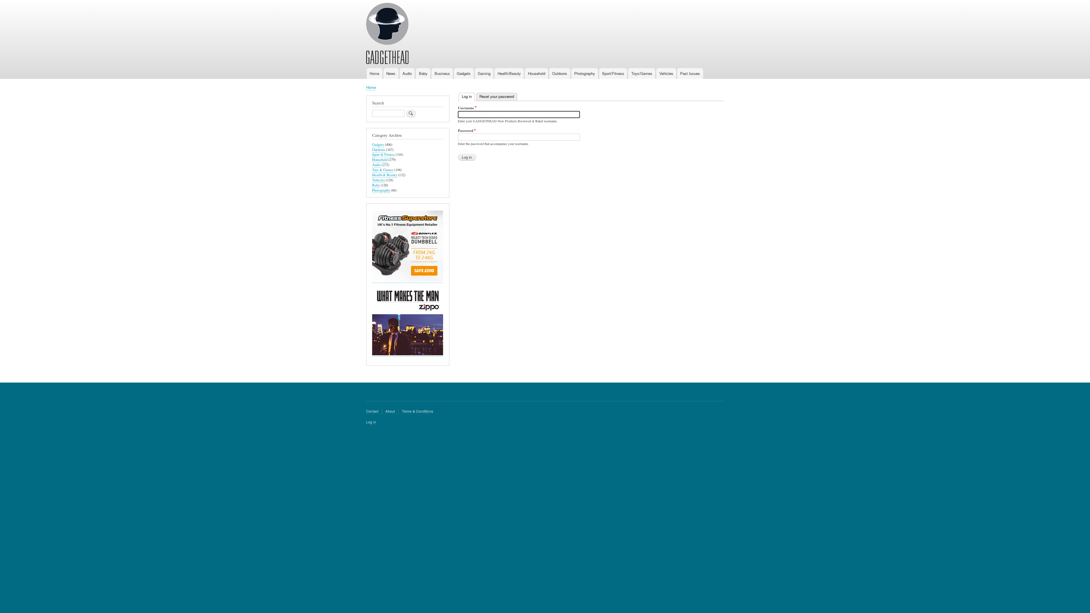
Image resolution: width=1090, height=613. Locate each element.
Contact (372, 411)
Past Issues (690, 73)
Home (374, 73)
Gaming (484, 73)
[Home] (387, 34)
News (390, 73)
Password (465, 130)
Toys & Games (382, 169)
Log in (468, 96)
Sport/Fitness (613, 73)
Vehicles (666, 73)
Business (442, 73)
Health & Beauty (384, 175)
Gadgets (464, 73)
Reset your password (496, 96)
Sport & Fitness (383, 154)
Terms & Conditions (417, 411)
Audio (407, 73)
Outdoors (559, 73)
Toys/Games (641, 73)
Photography (584, 73)
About (390, 411)
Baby (423, 73)
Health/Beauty (509, 73)
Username (466, 107)
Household (536, 73)
